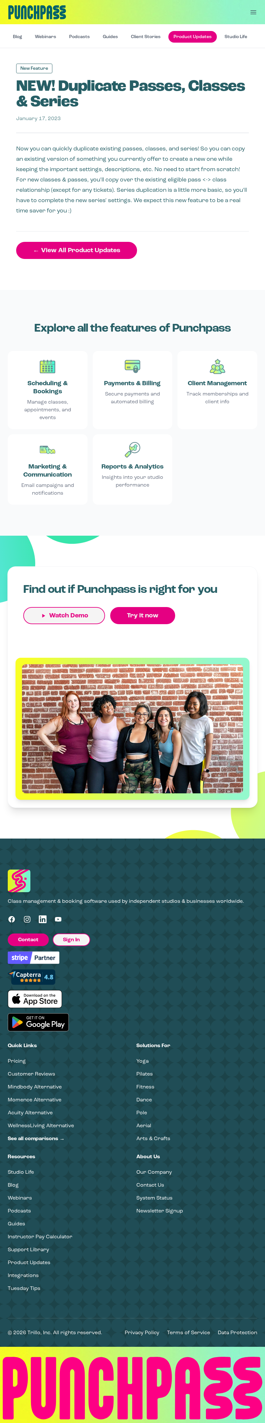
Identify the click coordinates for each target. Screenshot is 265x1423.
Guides (110, 36)
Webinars (45, 36)
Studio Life (236, 36)
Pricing (17, 1061)
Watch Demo (68, 615)
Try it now (142, 615)
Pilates (144, 1074)
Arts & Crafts (153, 1138)
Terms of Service (188, 1332)
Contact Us (150, 1185)
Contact (28, 939)
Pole (141, 1112)
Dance (144, 1100)
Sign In (71, 939)
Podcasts (79, 36)
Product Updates (193, 36)
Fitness (145, 1087)
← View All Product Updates (76, 250)
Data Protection (237, 1332)
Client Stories (146, 36)
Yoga (142, 1061)
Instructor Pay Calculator (40, 1236)
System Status (154, 1198)
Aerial (143, 1125)
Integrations (23, 1275)
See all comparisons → (36, 1138)
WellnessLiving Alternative (41, 1125)
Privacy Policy (142, 1332)
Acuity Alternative (30, 1112)
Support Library (28, 1249)
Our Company (154, 1172)
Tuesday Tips (24, 1288)
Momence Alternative (34, 1100)
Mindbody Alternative (35, 1087)
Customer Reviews (31, 1074)
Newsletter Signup (159, 1211)
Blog (17, 36)
